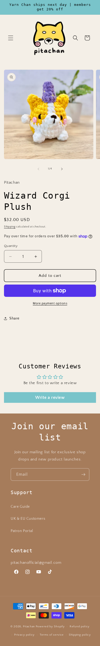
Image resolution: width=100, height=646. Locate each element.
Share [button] (14, 318)
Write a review (50, 397)
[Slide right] (62, 169)
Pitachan (29, 626)
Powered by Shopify (50, 626)
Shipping (9, 226)
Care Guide (20, 507)
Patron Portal (22, 531)
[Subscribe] (83, 474)
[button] (11, 38)
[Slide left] (38, 169)
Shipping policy (80, 634)
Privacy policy (24, 634)
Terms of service (52, 634)
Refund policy (80, 626)
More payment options (50, 303)
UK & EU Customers (28, 519)
